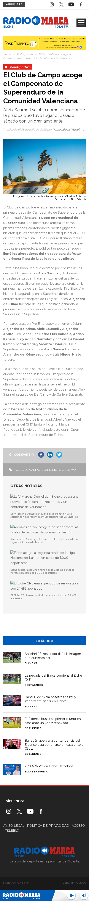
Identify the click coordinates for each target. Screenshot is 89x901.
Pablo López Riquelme (68, 129)
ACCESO (78, 826)
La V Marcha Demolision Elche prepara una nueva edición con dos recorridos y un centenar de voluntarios (44, 515)
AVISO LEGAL (13, 826)
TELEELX (12, 831)
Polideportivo (25, 54)
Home (7, 54)
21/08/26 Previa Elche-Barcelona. (49, 766)
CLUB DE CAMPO (28, 469)
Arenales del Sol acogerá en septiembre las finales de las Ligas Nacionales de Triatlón (44, 540)
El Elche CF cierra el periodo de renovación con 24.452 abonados (43, 596)
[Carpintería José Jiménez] (44, 43)
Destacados (34, 685)
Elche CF (31, 663)
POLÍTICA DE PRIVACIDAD (48, 826)
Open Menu (81, 23)
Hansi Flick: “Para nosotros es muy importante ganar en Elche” (50, 699)
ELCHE (46, 469)
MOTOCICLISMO (64, 469)
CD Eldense (33, 728)
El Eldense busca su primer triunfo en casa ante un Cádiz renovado (53, 721)
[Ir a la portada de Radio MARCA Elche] (35, 23)
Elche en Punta (36, 771)
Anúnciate (14, 4)
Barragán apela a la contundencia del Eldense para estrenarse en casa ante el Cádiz (54, 745)
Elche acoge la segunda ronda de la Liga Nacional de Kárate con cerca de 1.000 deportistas (42, 571)
